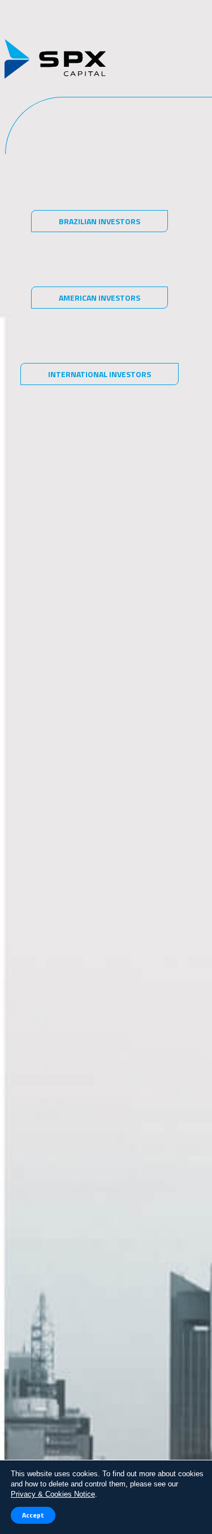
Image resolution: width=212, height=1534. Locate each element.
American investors (99, 298)
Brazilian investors (99, 221)
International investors (99, 374)
